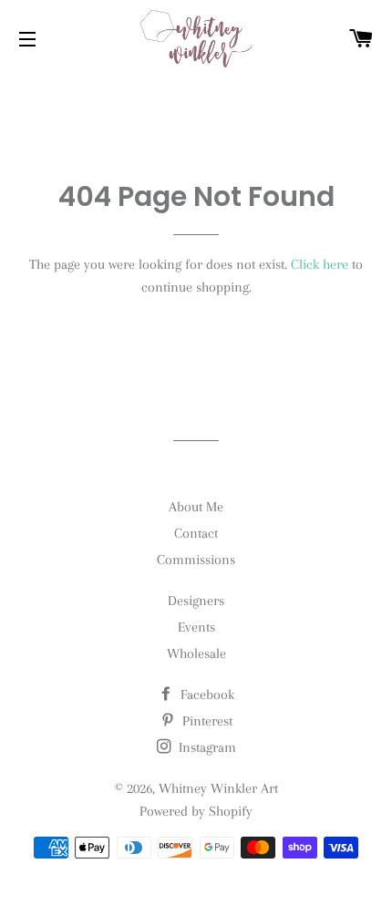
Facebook (205, 694)
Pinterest (205, 721)
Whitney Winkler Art (218, 788)
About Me (196, 507)
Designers (196, 600)
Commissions (196, 559)
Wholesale (196, 653)
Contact (196, 533)
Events (196, 627)
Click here (319, 264)
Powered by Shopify (196, 811)
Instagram (205, 747)
